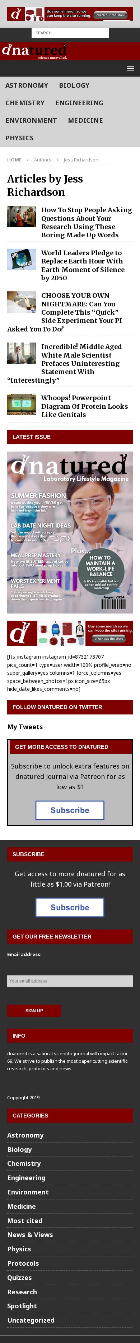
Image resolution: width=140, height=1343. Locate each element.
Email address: (24, 954)
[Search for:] (70, 32)
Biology (74, 85)
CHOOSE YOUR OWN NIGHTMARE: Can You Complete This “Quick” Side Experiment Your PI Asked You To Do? (64, 312)
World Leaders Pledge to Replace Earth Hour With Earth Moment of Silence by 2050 (83, 265)
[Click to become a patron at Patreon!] (70, 820)
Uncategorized (31, 1320)
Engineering (79, 102)
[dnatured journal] (35, 54)
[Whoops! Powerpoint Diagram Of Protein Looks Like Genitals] (21, 404)
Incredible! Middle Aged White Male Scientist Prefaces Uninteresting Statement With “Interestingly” (64, 363)
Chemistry (25, 102)
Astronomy (26, 85)
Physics (19, 138)
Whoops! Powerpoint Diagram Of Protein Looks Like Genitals (84, 406)
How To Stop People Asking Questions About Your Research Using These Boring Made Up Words (86, 222)
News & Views (30, 1234)
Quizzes (19, 1277)
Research (22, 1292)
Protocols (23, 1263)
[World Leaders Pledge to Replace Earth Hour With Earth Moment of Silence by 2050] (21, 259)
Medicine (85, 120)
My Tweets (25, 726)
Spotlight (22, 1305)
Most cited (24, 1220)
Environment (31, 120)
